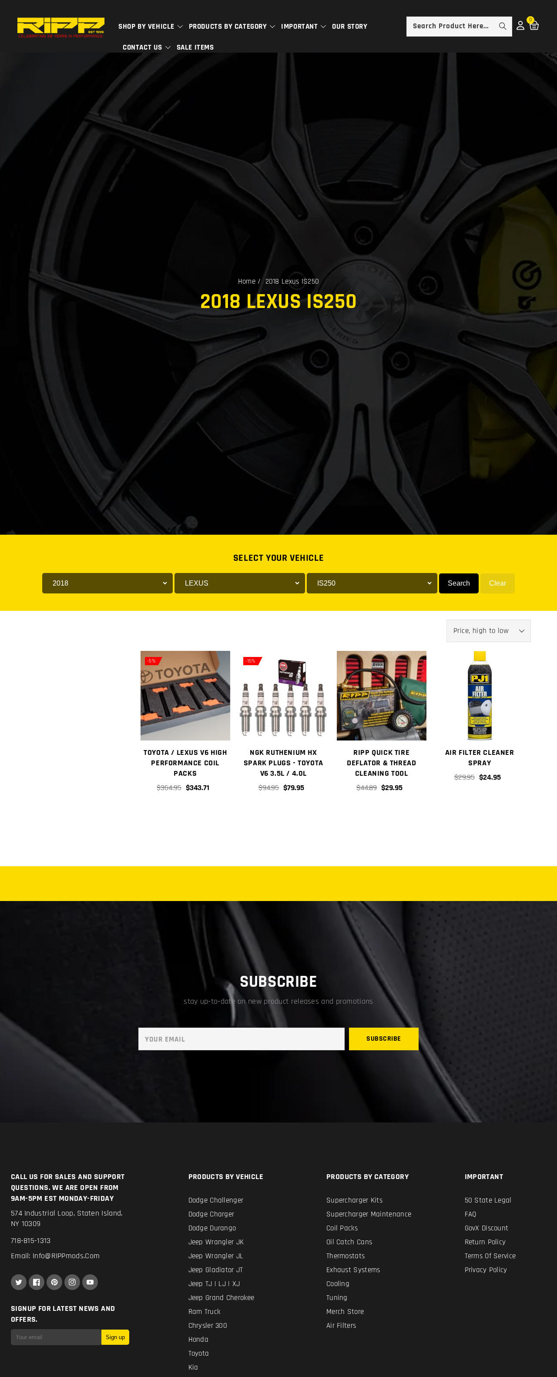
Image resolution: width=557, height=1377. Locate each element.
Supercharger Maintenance (368, 1214)
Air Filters (341, 1325)
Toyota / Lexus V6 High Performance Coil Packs (185, 762)
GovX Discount (487, 1228)
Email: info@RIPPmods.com (55, 1256)
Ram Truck (204, 1312)
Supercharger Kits (354, 1200)
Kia (193, 1367)
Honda (198, 1339)
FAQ (470, 1214)
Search (459, 583)
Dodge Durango (212, 1228)
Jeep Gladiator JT (215, 1270)
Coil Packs (342, 1228)
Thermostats (345, 1256)
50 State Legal (488, 1200)
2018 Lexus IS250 (292, 281)
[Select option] (185, 817)
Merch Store (345, 1312)
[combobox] (459, 27)
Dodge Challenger (216, 1200)
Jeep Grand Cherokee (221, 1298)
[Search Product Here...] (502, 26)
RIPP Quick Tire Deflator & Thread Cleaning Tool (381, 762)
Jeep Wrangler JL (216, 1256)
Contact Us (143, 47)
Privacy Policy (486, 1270)
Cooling (337, 1284)
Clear (497, 583)
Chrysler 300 (208, 1325)
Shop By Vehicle (147, 26)
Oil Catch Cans (349, 1242)
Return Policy (485, 1242)
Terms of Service (490, 1256)
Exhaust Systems (353, 1270)
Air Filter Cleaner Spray (479, 757)
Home (246, 281)
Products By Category (229, 26)
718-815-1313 (31, 1241)
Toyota (198, 1353)
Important (300, 26)
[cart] (381, 817)
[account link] (520, 28)
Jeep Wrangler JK (216, 1242)
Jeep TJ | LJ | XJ (214, 1284)
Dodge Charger (211, 1214)
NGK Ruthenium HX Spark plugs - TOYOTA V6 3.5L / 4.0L (283, 762)
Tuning (337, 1298)
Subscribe (383, 1038)
